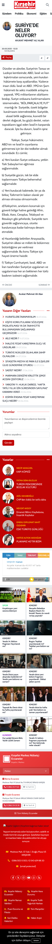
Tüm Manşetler (37, 909)
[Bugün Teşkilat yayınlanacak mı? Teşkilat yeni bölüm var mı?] (39, 628)
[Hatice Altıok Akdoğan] (8, 539)
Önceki (8, 285)
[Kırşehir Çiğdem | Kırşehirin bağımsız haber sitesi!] (25, 4)
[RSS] (39, 877)
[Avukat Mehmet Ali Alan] (6, 25)
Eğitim (43, 13)
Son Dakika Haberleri (11, 919)
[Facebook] (13, 877)
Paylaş (9, 57)
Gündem (6, 13)
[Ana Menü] (3, 4)
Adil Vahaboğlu (25, 496)
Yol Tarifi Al (29, 787)
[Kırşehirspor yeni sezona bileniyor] (12, 594)
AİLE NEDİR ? (12, 338)
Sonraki (43, 285)
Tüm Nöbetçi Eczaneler (27, 813)
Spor (5, 605)
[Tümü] (48, 459)
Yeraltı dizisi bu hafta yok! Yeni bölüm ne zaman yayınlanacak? (38, 710)
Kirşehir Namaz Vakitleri (13, 902)
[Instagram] (23, 877)
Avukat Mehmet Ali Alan (29, 40)
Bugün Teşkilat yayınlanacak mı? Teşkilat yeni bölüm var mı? (39, 645)
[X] (18, 877)
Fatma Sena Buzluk (26, 480)
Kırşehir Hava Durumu (35, 893)
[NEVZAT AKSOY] (8, 511)
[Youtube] (28, 877)
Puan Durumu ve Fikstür (13, 911)
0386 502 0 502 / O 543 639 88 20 (28, 860)
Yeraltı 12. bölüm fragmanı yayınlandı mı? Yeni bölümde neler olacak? (38, 742)
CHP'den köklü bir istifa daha (31, 499)
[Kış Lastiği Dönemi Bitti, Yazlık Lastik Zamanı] (12, 724)
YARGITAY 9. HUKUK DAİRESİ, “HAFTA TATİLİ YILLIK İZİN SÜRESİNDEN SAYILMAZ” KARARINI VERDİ (25, 388)
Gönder (8, 442)
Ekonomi (31, 13)
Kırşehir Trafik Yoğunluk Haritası (35, 902)
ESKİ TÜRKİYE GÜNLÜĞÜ (29, 529)
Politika (19, 13)
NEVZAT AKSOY (23, 508)
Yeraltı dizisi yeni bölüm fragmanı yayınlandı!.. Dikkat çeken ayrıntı (37, 678)
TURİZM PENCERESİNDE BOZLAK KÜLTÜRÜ (29, 486)
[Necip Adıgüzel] (8, 469)
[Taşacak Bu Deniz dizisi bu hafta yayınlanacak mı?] (12, 694)
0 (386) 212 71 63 (12, 787)
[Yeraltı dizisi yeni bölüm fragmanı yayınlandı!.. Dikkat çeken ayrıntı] (39, 661)
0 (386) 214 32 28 (12, 805)
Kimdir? (33, 605)
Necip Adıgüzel (24, 468)
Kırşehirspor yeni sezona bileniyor (9, 609)
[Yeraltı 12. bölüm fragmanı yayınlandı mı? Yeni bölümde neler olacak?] (39, 724)
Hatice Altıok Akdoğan (28, 538)
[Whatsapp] (33, 877)
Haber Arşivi (36, 918)
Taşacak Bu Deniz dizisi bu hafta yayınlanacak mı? (12, 710)
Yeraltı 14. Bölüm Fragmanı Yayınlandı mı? (11, 644)
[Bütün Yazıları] (48, 310)
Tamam (36, 941)
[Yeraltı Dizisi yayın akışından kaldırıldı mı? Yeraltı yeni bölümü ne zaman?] (12, 661)
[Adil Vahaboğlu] (8, 497)
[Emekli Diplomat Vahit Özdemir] (8, 525)
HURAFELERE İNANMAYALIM (20, 316)
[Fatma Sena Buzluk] (8, 483)
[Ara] (47, 5)
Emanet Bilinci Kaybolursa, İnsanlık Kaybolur (30, 514)
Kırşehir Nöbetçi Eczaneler (13, 893)
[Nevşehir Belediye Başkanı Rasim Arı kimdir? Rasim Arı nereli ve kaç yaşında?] (39, 594)
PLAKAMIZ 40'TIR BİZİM (28, 541)
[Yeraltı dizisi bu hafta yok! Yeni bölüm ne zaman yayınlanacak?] (39, 694)
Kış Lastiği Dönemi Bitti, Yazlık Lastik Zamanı (12, 739)
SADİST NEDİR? (13, 370)
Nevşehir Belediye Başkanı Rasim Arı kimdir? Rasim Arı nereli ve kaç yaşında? (39, 612)
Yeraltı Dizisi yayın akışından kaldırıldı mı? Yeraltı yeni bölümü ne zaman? (12, 678)
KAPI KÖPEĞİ (23, 471)
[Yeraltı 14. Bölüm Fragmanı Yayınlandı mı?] (12, 628)
